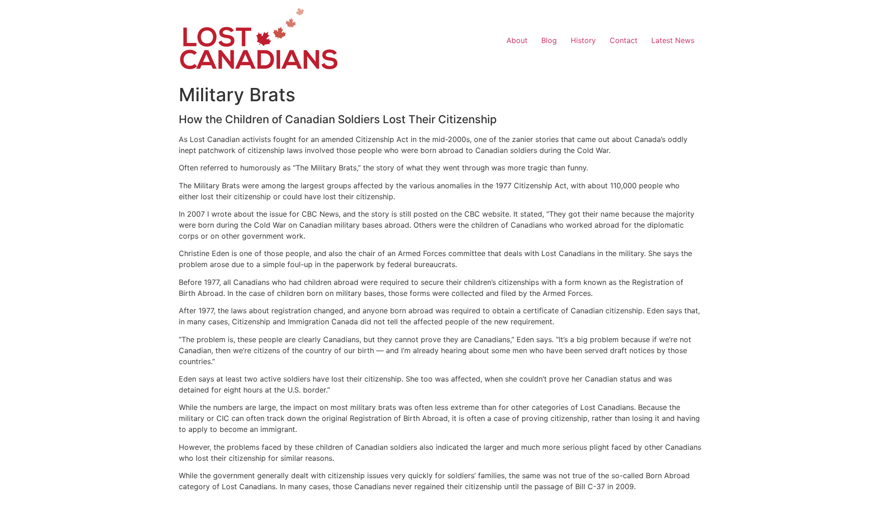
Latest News (672, 40)
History (583, 40)
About (517, 40)
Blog (549, 40)
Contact (624, 40)
